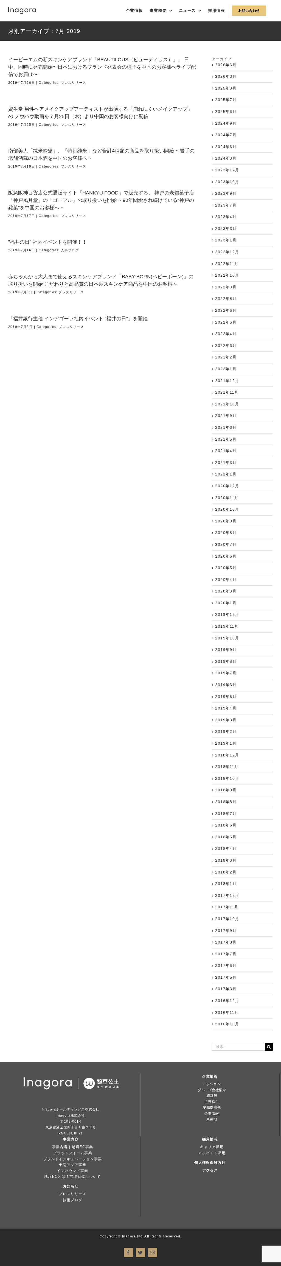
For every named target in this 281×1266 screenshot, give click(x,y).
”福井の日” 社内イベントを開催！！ (47, 242)
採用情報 (210, 1139)
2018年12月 (227, 755)
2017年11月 (227, 907)
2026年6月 (226, 65)
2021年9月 (226, 415)
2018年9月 (226, 790)
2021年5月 (226, 439)
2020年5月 (226, 568)
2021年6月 (226, 427)
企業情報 (210, 1076)
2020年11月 (227, 498)
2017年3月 (226, 989)
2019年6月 (226, 685)
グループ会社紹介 (212, 1089)
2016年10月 (227, 1024)
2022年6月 (226, 310)
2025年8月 (226, 88)
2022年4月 (226, 334)
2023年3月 (226, 228)
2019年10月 (227, 638)
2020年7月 (226, 544)
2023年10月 (227, 182)
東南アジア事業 (72, 1165)
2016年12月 (227, 1000)
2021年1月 (226, 474)
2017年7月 (226, 954)
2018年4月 (226, 848)
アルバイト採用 (212, 1153)
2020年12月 (227, 486)
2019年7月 (226, 673)
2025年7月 (226, 100)
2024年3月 (226, 158)
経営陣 (211, 1095)
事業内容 (70, 1139)
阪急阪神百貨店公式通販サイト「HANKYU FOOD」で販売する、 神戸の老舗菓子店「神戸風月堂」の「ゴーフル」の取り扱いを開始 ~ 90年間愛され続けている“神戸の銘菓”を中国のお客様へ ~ (101, 200)
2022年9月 (226, 287)
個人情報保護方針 (210, 1163)
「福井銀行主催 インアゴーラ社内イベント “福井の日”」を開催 (78, 318)
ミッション (212, 1083)
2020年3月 (226, 591)
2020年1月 (226, 603)
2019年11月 (227, 626)
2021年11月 (227, 392)
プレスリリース (73, 83)
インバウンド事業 (72, 1171)
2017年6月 (226, 965)
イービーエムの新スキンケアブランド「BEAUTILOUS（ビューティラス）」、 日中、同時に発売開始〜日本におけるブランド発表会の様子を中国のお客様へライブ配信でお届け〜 (102, 67)
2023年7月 (226, 205)
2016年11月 (227, 1012)
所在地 (211, 1119)
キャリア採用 (212, 1147)
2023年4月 (226, 217)
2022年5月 (226, 322)
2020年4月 (226, 579)
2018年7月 (226, 813)
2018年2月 (226, 872)
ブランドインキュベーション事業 (72, 1159)
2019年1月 (226, 743)
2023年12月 (227, 170)
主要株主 (211, 1101)
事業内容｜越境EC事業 (72, 1147)
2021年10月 (227, 404)
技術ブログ (72, 1200)
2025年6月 (226, 111)
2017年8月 (226, 942)
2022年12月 (227, 252)
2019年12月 (227, 614)
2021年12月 (227, 381)
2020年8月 (226, 532)
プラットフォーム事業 (72, 1153)
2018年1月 (226, 883)
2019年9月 (226, 649)
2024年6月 (226, 146)
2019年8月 (226, 661)
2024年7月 (226, 135)
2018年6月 (226, 825)
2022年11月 (227, 263)
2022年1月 (226, 369)
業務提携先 (212, 1107)
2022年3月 (226, 345)
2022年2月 (226, 357)
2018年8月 (226, 802)
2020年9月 (226, 521)
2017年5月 (226, 977)
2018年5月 (226, 837)
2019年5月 (226, 696)
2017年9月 (226, 930)
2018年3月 (226, 860)
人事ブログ (70, 250)
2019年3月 (226, 720)
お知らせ (70, 1186)
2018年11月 (227, 766)
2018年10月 (227, 778)
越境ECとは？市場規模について (72, 1177)
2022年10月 (227, 275)
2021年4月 (226, 451)
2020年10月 (227, 509)
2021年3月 (226, 462)
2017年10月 (227, 919)
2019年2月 (226, 731)
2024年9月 (226, 123)
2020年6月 (226, 556)
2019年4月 (226, 708)
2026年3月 (226, 76)
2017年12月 (227, 895)
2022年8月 (226, 298)
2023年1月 (226, 240)
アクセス (210, 1170)
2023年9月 (226, 193)
